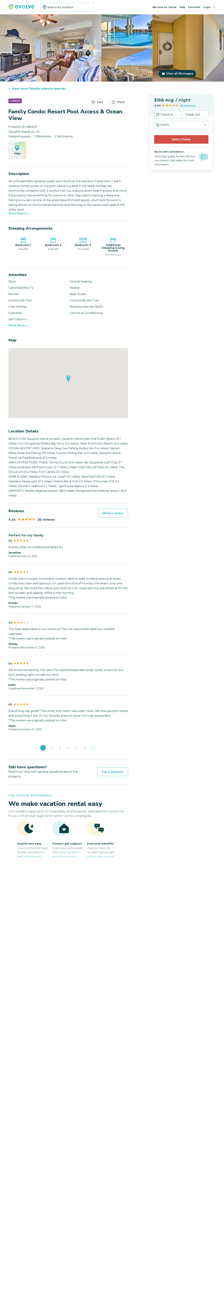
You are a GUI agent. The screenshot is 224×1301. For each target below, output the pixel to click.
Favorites (194, 7)
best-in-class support (100, 856)
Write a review (113, 513)
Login (207, 7)
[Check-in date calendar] (157, 115)
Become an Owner (165, 7)
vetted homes (32, 856)
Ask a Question (113, 772)
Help (183, 7)
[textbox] (66, 7)
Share (121, 102)
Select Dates (181, 139)
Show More (16, 213)
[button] (181, 125)
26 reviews (188, 105)
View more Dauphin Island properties (39, 88)
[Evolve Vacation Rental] (21, 8)
